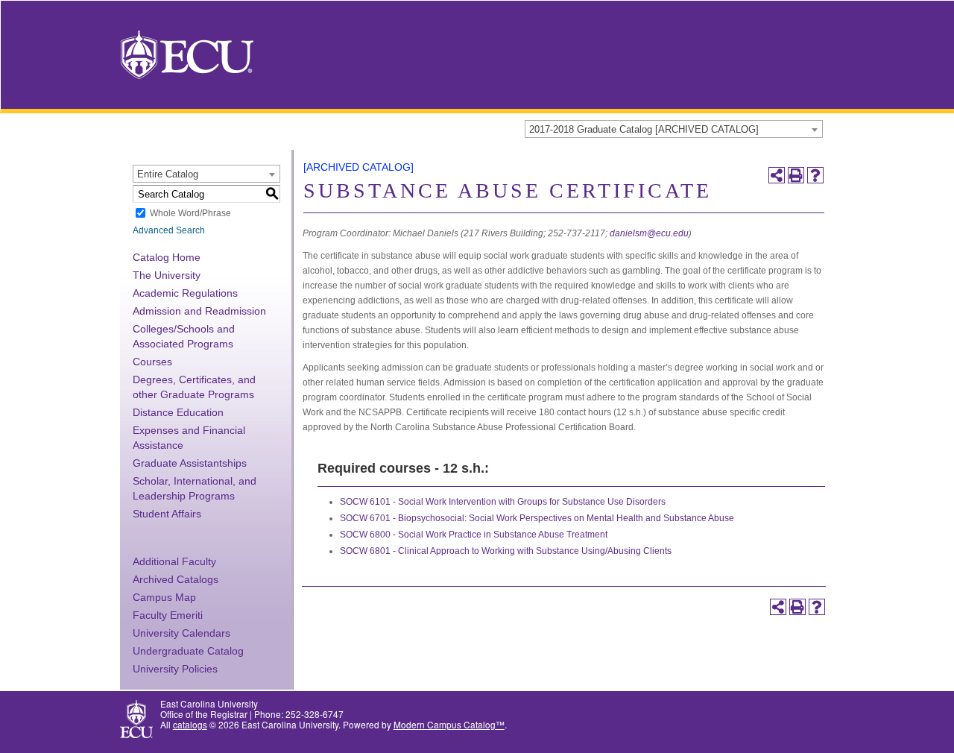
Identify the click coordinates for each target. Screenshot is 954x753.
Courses (152, 362)
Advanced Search (169, 230)
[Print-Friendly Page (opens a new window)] (796, 175)
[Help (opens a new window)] (815, 175)
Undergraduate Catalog (188, 651)
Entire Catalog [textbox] (167, 174)
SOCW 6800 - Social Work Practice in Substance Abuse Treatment (473, 534)
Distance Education (178, 412)
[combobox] (674, 129)
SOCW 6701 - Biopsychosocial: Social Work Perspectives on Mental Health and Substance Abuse (537, 518)
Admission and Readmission (199, 311)
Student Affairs (167, 514)
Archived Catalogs (175, 579)
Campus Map (164, 597)
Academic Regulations (185, 293)
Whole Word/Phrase (190, 213)
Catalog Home (166, 257)
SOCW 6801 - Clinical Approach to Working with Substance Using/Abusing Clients (506, 551)
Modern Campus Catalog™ (449, 724)
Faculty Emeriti (168, 615)
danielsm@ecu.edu (649, 233)
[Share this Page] (776, 175)
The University (166, 275)
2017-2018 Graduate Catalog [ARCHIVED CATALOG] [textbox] (644, 129)
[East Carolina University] (187, 53)
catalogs (190, 724)
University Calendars (181, 633)
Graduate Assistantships (190, 463)
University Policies (175, 669)
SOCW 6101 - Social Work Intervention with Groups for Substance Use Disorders (503, 502)
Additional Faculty (174, 561)
